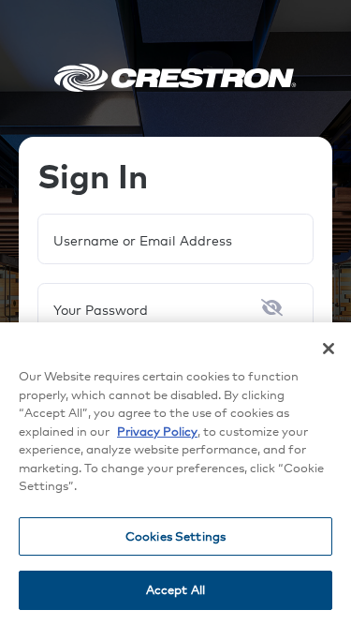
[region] (175, 473)
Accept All (175, 589)
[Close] (328, 348)
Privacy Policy (157, 431)
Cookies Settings (175, 535)
